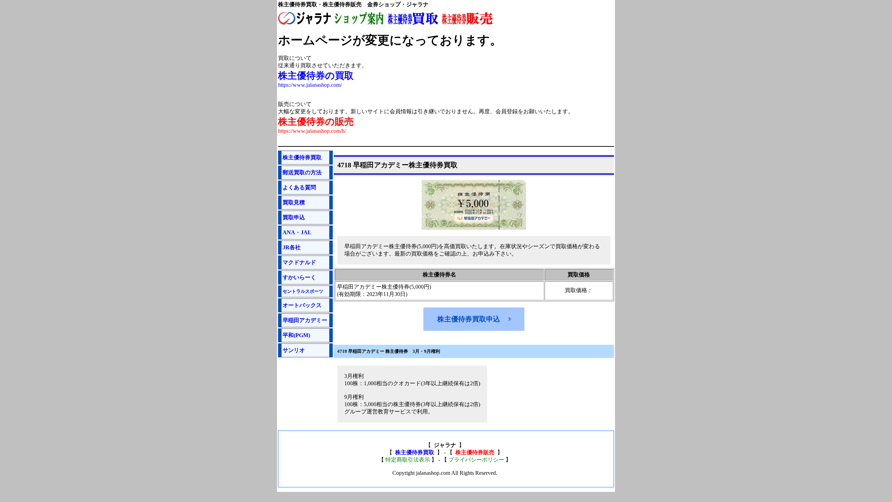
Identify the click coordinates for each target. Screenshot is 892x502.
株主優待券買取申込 (468, 319)
